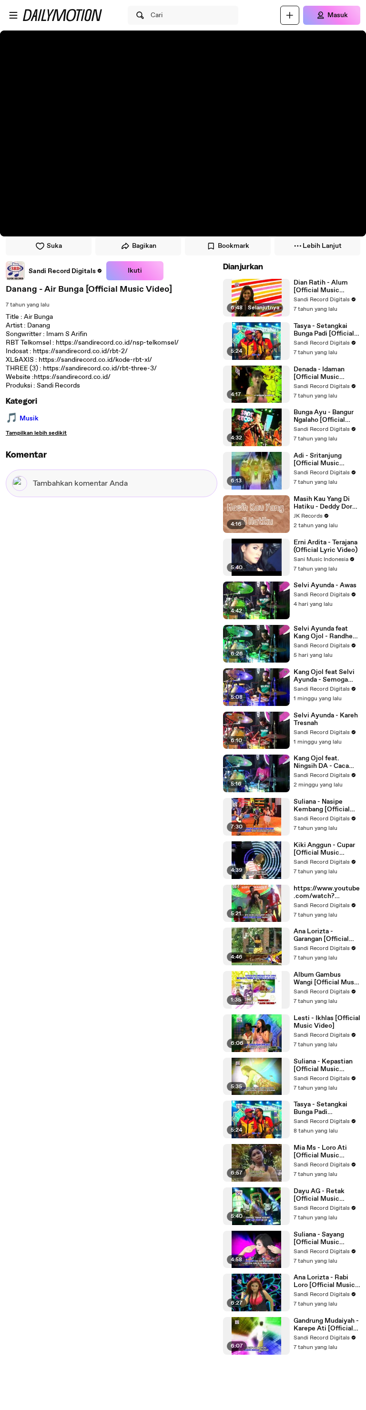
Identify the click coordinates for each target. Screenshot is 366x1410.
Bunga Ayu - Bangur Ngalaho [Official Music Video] (324, 416)
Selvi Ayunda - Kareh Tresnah (326, 719)
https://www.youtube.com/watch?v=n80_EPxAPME (327, 892)
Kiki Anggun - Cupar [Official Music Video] (324, 849)
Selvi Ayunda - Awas (325, 585)
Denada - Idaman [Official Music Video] (319, 373)
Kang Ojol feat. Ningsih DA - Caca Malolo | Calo (321, 762)
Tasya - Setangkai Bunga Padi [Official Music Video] (324, 329)
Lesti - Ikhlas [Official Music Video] (327, 1022)
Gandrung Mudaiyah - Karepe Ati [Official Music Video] (326, 1324)
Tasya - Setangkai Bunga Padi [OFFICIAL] (320, 1108)
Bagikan (144, 246)
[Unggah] (289, 15)
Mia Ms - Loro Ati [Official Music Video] (320, 1151)
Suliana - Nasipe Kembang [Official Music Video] (322, 805)
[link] (54, 270)
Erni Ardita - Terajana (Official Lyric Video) (325, 546)
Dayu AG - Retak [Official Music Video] (319, 1195)
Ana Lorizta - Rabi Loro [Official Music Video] (324, 1281)
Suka (54, 246)
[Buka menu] (13, 15)
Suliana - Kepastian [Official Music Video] (323, 1065)
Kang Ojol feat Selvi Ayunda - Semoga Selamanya (324, 676)
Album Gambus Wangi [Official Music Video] (327, 978)
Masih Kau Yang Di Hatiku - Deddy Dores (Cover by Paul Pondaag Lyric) (326, 503)
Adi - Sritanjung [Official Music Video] (318, 459)
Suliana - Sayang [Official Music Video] (319, 1238)
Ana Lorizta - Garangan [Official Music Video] (321, 935)
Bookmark (233, 246)
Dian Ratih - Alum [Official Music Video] (321, 286)
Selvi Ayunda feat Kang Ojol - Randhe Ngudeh (323, 632)
